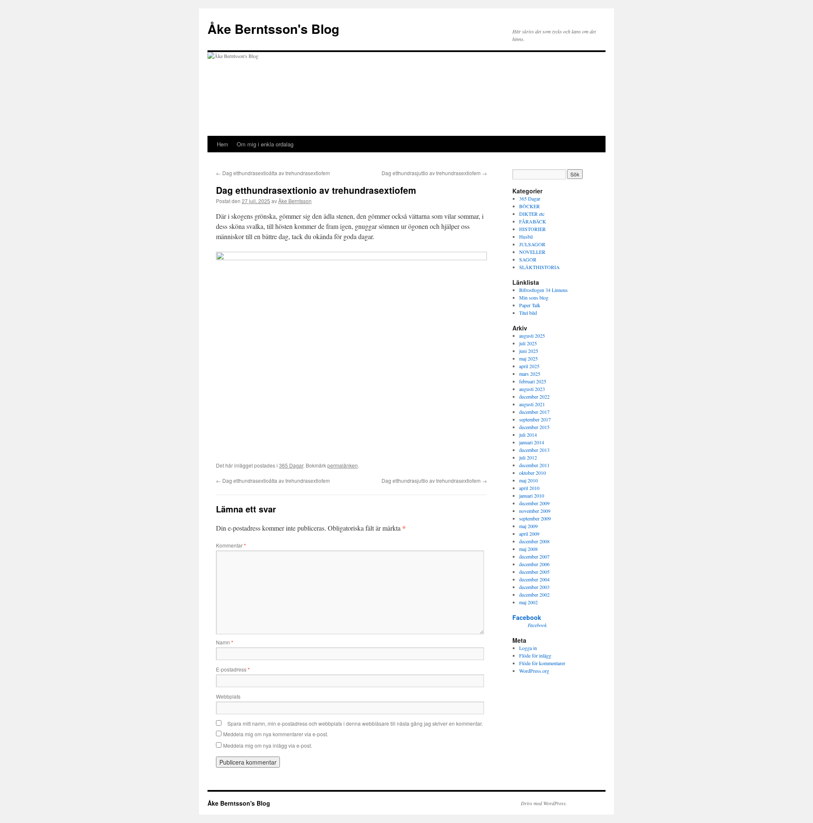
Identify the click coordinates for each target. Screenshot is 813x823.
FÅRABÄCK (532, 221)
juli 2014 (528, 434)
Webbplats (228, 696)
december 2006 (534, 564)
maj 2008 (528, 548)
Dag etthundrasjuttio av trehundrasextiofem (434, 172)
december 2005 (534, 571)
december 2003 (534, 587)
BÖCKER (529, 206)
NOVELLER (532, 251)
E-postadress (233, 669)
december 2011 (534, 465)
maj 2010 (528, 480)
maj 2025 (528, 358)
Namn (224, 642)
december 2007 (534, 556)
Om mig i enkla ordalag (265, 144)
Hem (222, 144)
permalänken (342, 465)
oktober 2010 (532, 472)
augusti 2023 (532, 388)
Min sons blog (533, 297)
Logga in (528, 647)
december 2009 (534, 503)
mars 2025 (529, 373)
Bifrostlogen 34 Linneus (543, 289)
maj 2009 (528, 526)
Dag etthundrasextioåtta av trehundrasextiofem (273, 172)
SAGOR (527, 259)
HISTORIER (532, 229)
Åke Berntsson (295, 200)
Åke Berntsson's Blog (273, 28)
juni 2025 (528, 350)
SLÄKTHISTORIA (539, 267)
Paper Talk (529, 305)
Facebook (526, 617)
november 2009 (534, 510)
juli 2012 (528, 457)
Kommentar (231, 545)
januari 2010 (531, 495)
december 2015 (534, 427)
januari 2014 (531, 442)
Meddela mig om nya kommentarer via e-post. (275, 734)
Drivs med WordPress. (544, 803)
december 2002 (534, 594)
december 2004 (534, 579)
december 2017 (534, 411)
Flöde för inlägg (535, 655)
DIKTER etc (532, 213)
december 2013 (534, 449)
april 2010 (529, 487)
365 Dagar (291, 465)
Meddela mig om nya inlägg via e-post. (267, 745)
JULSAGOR (532, 244)
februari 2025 (532, 381)
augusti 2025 (532, 335)
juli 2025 (528, 343)
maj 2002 (528, 602)
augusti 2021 (532, 404)
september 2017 (535, 419)
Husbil (526, 236)
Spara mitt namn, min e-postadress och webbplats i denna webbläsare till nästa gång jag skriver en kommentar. (355, 723)
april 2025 (529, 366)
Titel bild (528, 312)
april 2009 (529, 533)
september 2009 (535, 518)
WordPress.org (534, 670)
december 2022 (534, 396)
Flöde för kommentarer (542, 663)
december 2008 (534, 541)
